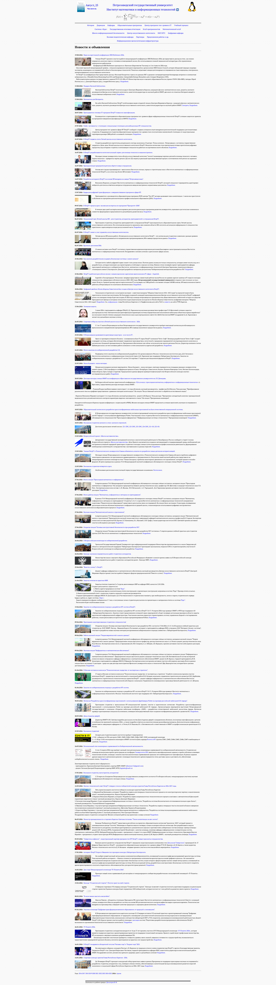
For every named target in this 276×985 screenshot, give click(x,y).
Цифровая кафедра (175, 33)
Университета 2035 (141, 752)
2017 (83, 973)
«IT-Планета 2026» (184, 931)
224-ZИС (145, 427)
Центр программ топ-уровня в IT (158, 25)
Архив (119, 973)
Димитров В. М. (111, 982)
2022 (100, 973)
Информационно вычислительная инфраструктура (137, 41)
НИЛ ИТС (161, 33)
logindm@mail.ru (126, 768)
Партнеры (140, 37)
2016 (80, 973)
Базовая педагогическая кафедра (120, 37)
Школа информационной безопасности (108, 33)
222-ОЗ (156, 427)
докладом (136, 920)
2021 (97, 973)
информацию (113, 302)
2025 (110, 973)
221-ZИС (126, 427)
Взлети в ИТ (151, 739)
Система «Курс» (101, 29)
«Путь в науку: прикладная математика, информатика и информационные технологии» (167, 382)
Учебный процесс (181, 25)
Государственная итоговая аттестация (125, 29)
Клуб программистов (151, 29)
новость (167, 302)
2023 (103, 973)
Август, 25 (92, 5)
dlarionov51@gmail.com (134, 766)
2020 (93, 973)
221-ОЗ (151, 427)
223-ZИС (139, 427)
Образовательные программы (130, 25)
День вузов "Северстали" (176, 843)
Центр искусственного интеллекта (141, 33)
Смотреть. (185, 105)
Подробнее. (124, 81)
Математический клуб (172, 29)
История (90, 25)
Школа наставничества (119, 442)
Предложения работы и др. (158, 37)
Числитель (91, 8)
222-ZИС (132, 427)
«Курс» (101, 598)
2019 (90, 973)
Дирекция (101, 25)
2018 (87, 973)
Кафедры (111, 25)
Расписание (157, 470)
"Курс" (122, 589)
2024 (107, 973)
